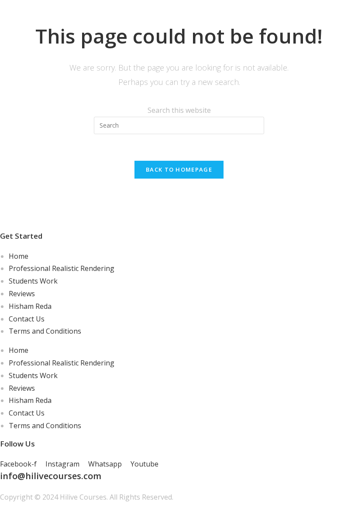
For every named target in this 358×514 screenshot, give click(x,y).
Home (18, 256)
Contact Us (27, 319)
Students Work (33, 281)
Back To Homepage (179, 169)
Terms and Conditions (45, 331)
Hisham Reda (30, 306)
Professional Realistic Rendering (61, 268)
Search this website (179, 110)
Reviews (22, 293)
